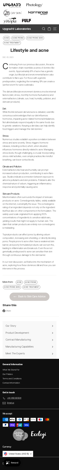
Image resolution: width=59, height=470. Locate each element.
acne (6, 38)
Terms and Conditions (12, 379)
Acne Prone (18, 38)
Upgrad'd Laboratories (17, 29)
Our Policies (8, 374)
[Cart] (49, 28)
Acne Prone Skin (35, 38)
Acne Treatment (12, 43)
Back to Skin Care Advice (32, 296)
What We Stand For (11, 370)
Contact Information (11, 383)
